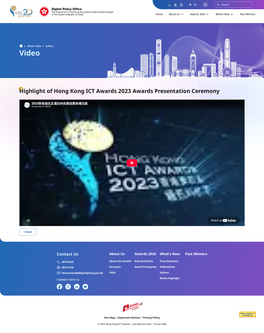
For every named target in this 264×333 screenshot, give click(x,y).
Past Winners (247, 14)
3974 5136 (67, 267)
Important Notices (129, 317)
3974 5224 (67, 262)
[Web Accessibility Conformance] (247, 316)
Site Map (109, 317)
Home (159, 14)
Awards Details (144, 261)
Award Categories (146, 266)
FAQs (112, 272)
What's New (222, 14)
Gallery (49, 46)
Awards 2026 (197, 14)
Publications (167, 266)
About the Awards (120, 261)
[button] (169, 4)
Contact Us (67, 254)
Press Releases (169, 261)
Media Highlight (170, 278)
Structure (115, 266)
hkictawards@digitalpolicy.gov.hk (82, 273)
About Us (174, 14)
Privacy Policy (151, 317)
